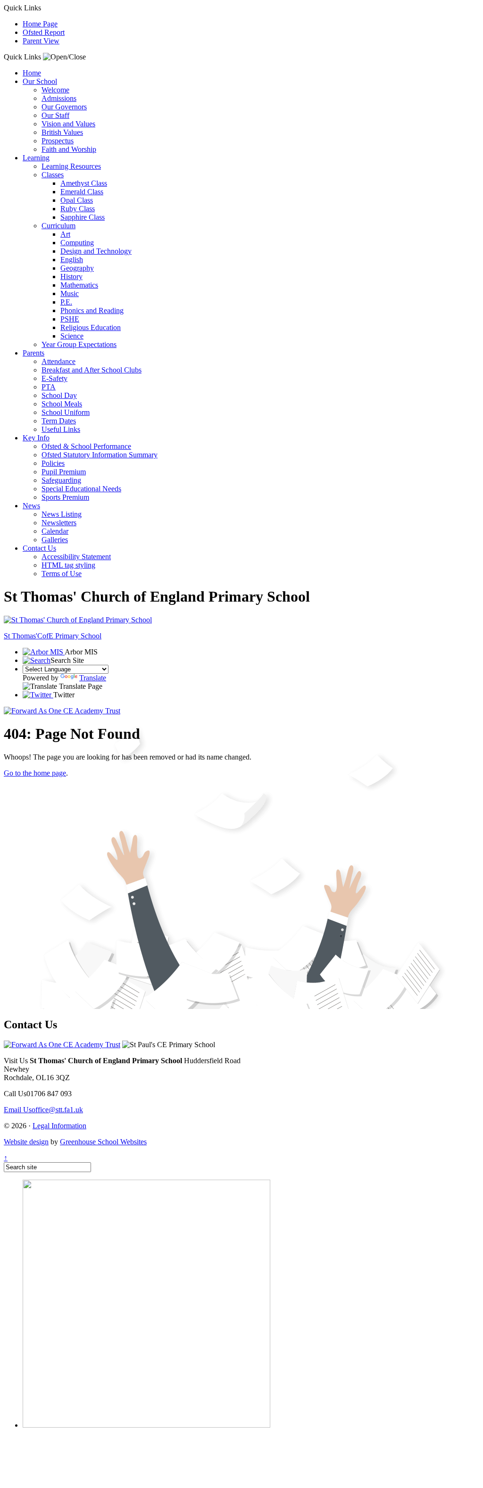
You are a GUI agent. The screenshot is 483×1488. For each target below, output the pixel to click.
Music (69, 293)
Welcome (55, 90)
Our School (40, 81)
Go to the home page (35, 773)
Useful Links (61, 429)
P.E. (66, 302)
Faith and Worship (69, 149)
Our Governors (64, 107)
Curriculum (58, 226)
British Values (62, 132)
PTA (49, 387)
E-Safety (54, 378)
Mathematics (79, 285)
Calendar (55, 531)
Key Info (36, 438)
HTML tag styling (68, 565)
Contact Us (39, 548)
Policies (53, 463)
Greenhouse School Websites (103, 1142)
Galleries (55, 540)
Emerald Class (81, 192)
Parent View (41, 41)
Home (32, 73)
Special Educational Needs (81, 489)
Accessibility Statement (76, 557)
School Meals (62, 404)
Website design (26, 1142)
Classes (53, 175)
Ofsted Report (44, 32)
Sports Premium (65, 497)
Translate (92, 678)
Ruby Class (77, 209)
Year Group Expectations (79, 344)
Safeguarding (61, 480)
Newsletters (59, 523)
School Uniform (66, 412)
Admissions (59, 98)
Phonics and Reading (92, 310)
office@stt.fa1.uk (43, 1110)
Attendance (58, 361)
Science (71, 336)
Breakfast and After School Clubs (92, 370)
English (71, 260)
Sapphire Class (82, 217)
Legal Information (59, 1126)
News (31, 506)
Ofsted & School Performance (86, 446)
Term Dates (59, 421)
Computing (77, 243)
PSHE (69, 319)
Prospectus (58, 141)
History (71, 277)
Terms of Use (62, 574)
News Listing (62, 514)
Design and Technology (96, 251)
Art (65, 234)
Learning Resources (71, 166)
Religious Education (90, 327)
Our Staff (55, 115)
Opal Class (76, 200)
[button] (64, 57)
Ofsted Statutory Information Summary (100, 455)
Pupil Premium (64, 472)
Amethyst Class (83, 183)
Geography (77, 268)
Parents (33, 353)
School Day (59, 395)
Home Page (40, 24)
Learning (36, 158)
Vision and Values (68, 124)
